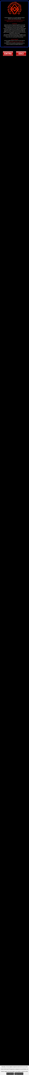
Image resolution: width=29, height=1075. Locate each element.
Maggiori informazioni (19, 1073)
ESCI (21, 53)
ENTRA (8, 53)
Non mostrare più (10, 1073)
